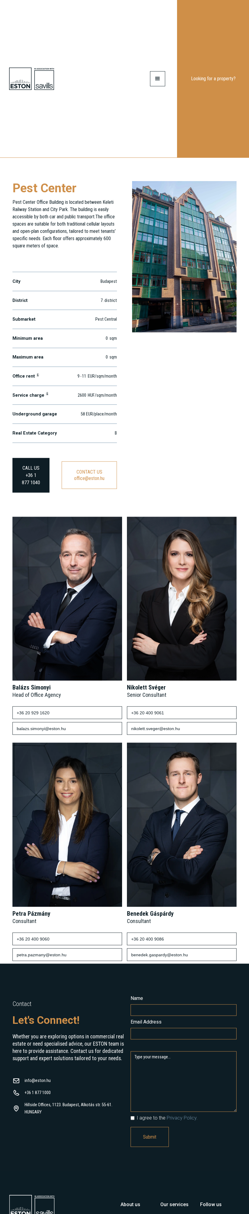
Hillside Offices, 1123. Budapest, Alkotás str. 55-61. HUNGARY (68, 1109)
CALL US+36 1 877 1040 (31, 475)
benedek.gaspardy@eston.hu (159, 955)
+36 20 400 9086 (147, 939)
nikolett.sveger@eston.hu (155, 728)
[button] (157, 78)
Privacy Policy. (182, 1118)
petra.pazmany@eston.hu (42, 955)
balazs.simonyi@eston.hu (41, 728)
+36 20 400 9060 (33, 939)
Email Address (146, 1022)
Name (137, 998)
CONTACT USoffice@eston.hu (89, 475)
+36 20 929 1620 (33, 713)
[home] (31, 79)
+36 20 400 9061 (147, 713)
